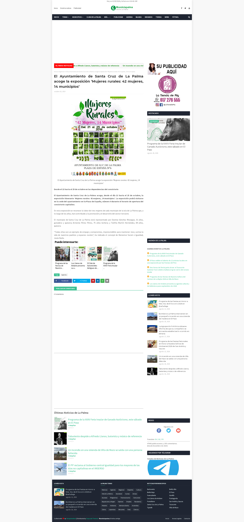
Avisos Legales (176, 518)
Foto (129, 509)
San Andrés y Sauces (176, 501)
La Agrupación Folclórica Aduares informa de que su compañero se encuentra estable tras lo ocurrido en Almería (174, 330)
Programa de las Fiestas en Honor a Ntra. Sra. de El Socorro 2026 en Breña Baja (173, 303)
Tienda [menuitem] (158, 17)
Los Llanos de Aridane (154, 498)
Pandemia (137, 502)
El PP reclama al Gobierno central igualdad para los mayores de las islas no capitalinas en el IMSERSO (104, 467)
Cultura (138, 490)
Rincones (121, 509)
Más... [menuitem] (106, 17)
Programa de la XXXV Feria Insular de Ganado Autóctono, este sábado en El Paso (166, 147)
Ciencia (136, 509)
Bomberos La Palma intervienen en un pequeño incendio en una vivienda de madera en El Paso (174, 316)
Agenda (61, 72)
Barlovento (151, 489)
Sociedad (119, 494)
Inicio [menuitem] (56, 17)
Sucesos (104, 498)
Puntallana (151, 501)
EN (156, 439)
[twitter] (185, 8)
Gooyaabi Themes (92, 518)
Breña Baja (151, 492)
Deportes (130, 490)
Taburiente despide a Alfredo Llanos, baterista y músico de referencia (76, 66)
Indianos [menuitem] (148, 17)
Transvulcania (125, 498)
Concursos (136, 498)
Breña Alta (172, 489)
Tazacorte (172, 504)
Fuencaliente (151, 495)
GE (159, 439)
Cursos (127, 494)
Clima (104, 509)
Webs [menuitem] (167, 17)
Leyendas (112, 509)
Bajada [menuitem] (138, 17)
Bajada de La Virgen (108, 502)
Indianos (113, 506)
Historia (104, 506)
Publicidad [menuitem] (118, 17)
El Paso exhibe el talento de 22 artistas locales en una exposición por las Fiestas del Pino (167, 261)
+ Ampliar (72, 425)
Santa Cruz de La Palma (155, 504)
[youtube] (189, 8)
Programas (113, 498)
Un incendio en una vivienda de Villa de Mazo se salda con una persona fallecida (173, 358)
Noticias (104, 490)
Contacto (187, 518)
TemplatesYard (71, 518)
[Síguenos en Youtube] (178, 432)
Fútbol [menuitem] (175, 17)
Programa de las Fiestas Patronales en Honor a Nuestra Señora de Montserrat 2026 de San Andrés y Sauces (173, 345)
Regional (121, 490)
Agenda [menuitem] (129, 17)
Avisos (135, 494)
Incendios (135, 506)
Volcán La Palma (107, 494)
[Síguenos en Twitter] (168, 432)
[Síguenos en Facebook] (159, 432)
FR (163, 439)
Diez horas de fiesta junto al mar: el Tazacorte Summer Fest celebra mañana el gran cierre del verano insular (168, 269)
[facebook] (181, 8)
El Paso (171, 492)
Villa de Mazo (173, 508)
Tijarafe (149, 508)
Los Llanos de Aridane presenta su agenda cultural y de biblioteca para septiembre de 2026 (168, 285)
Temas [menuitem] (64, 17)
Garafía (171, 495)
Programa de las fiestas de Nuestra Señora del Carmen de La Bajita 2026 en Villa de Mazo (166, 278)
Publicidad (77, 8)
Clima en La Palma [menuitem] (94, 17)
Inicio (56, 8)
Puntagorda (173, 498)
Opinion (120, 502)
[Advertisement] (122, 41)
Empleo (128, 502)
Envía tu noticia (65, 8)
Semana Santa (124, 506)
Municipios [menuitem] (77, 17)
